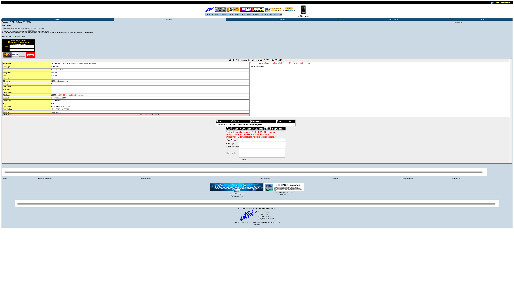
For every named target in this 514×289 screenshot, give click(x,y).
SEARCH (57, 19)
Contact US (278, 14)
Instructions (458, 22)
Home (5, 178)
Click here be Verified (257, 66)
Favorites (224, 14)
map (52, 103)
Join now (22, 56)
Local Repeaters (394, 19)
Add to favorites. (56, 112)
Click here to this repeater (150, 115)
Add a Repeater (234, 14)
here (238, 137)
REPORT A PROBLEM (63, 63)
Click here (5, 36)
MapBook (256, 14)
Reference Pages (266, 14)
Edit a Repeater (246, 14)
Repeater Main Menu (212, 14)
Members (483, 19)
